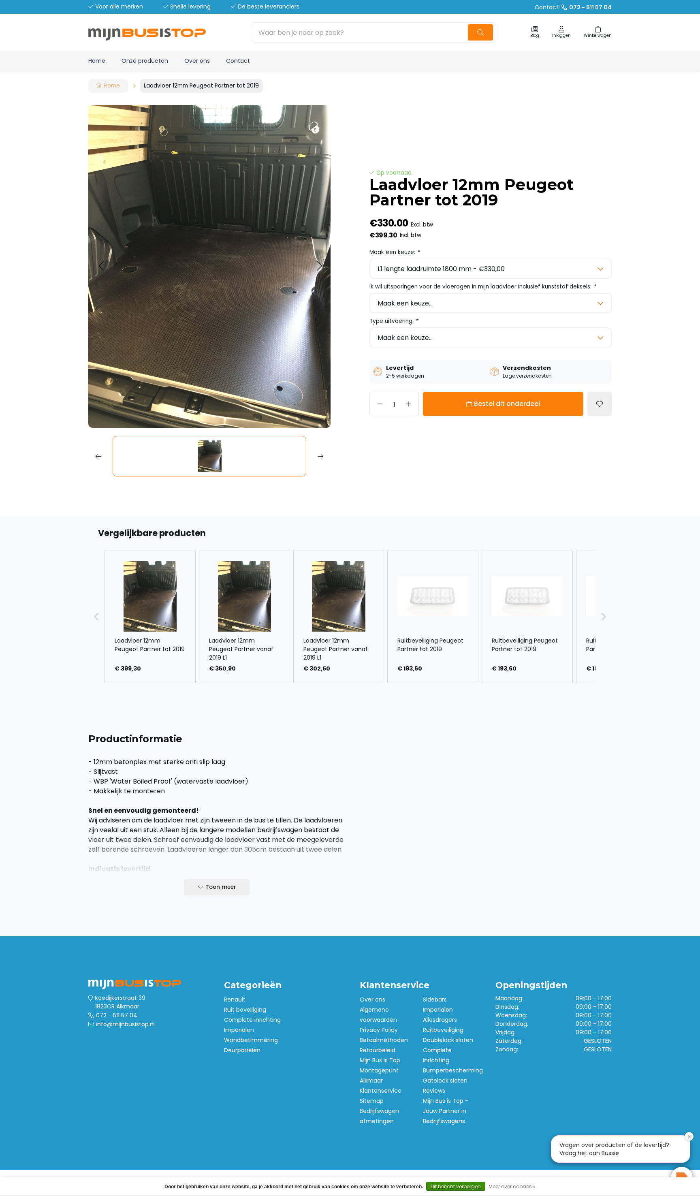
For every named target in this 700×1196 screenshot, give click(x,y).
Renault (234, 999)
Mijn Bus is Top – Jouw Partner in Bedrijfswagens (446, 1111)
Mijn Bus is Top (380, 1060)
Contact (238, 61)
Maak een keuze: (394, 252)
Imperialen (239, 1030)
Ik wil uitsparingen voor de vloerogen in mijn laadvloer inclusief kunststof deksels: (482, 286)
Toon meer (220, 887)
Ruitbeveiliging (443, 1030)
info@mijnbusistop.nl (125, 1024)
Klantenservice (380, 1091)
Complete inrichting (252, 1020)
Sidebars (435, 999)
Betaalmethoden (384, 1040)
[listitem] (150, 617)
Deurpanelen (242, 1050)
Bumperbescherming (453, 1070)
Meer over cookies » (512, 1186)
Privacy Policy (379, 1030)
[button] (101, 266)
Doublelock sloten (448, 1040)
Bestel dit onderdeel (507, 403)
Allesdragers (440, 1020)
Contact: (573, 7)
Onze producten (145, 61)
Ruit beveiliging (245, 1010)
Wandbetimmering (251, 1040)
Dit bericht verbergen (456, 1186)
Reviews (434, 1091)
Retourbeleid (377, 1050)
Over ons (197, 61)
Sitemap (372, 1101)
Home (96, 61)
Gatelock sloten (445, 1080)
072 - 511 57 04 (116, 1015)
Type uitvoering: (393, 321)
